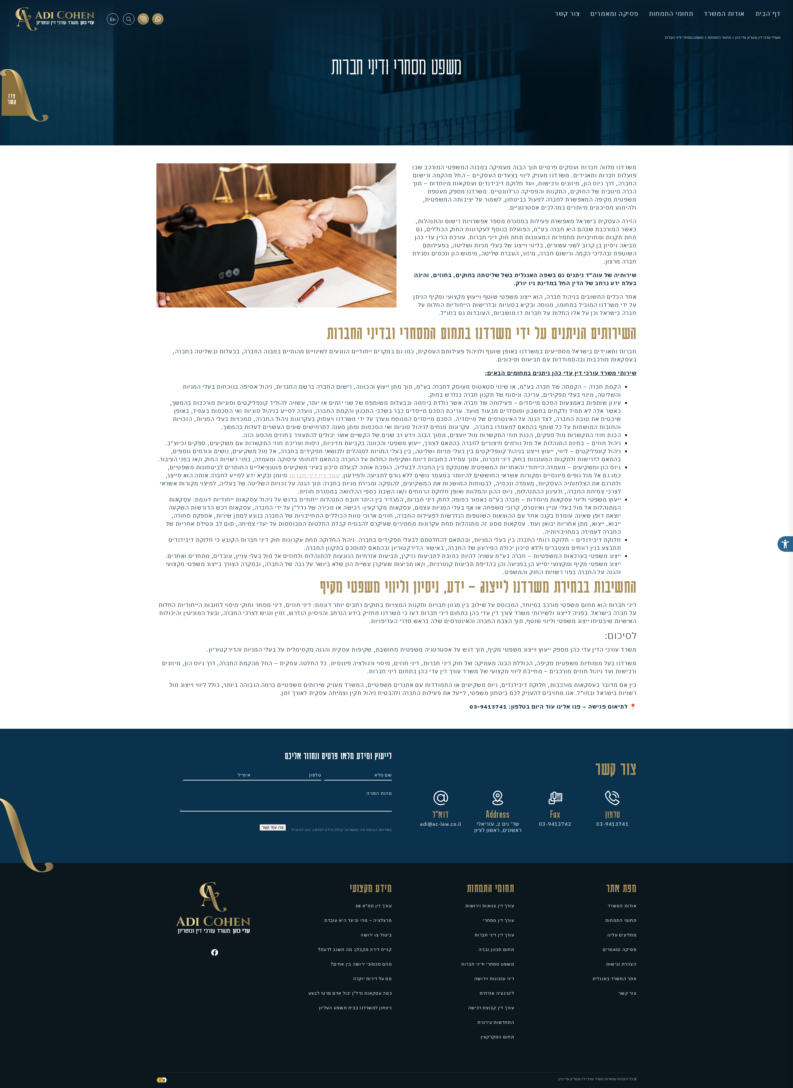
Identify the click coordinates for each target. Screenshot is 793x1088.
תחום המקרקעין (497, 1037)
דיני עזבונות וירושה (494, 978)
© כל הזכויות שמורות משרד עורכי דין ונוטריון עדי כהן (597, 1079)
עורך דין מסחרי (498, 920)
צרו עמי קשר (272, 827)
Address (498, 814)
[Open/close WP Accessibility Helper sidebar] (785, 544)
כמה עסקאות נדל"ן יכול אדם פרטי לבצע (350, 993)
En (113, 19)
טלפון (612, 814)
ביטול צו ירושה (376, 935)
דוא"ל (440, 814)
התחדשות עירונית (495, 1022)
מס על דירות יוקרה (372, 978)
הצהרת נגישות (621, 964)
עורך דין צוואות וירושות (489, 906)
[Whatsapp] (158, 19)
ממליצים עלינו (622, 935)
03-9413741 (612, 824)
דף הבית (768, 13)
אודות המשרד (724, 13)
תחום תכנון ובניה (496, 949)
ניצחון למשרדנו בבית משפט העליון (355, 1008)
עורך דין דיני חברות (314, 475)
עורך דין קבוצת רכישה (491, 1008)
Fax (555, 814)
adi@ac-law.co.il (440, 824)
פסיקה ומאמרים (614, 13)
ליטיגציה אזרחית (497, 993)
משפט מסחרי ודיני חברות (487, 964)
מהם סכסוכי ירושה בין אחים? (361, 964)
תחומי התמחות (671, 13)
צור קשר (567, 13)
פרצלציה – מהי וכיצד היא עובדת (358, 920)
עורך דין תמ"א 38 (373, 906)
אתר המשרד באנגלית (615, 978)
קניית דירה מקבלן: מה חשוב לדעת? (355, 949)
